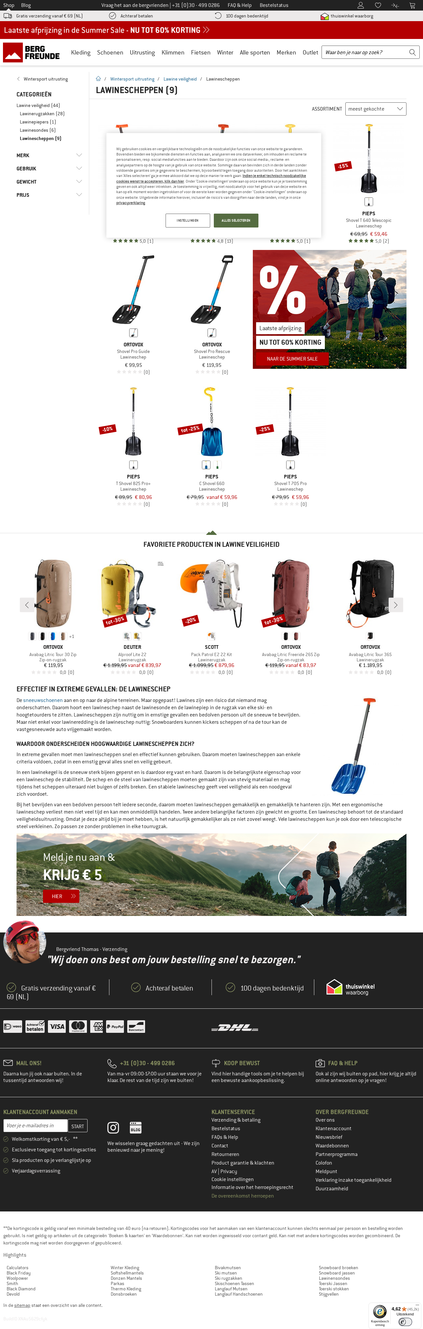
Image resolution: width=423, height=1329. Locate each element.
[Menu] (417, 1307)
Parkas (117, 1283)
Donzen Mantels (126, 1278)
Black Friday (19, 1273)
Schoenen (110, 52)
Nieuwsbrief (329, 1137)
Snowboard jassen (337, 1273)
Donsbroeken (124, 1294)
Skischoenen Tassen (234, 1283)
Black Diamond (21, 1289)
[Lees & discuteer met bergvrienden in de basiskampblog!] (140, 1129)
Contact (220, 1145)
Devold (13, 1294)
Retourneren (225, 1154)
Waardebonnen (332, 1145)
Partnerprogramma (337, 1154)
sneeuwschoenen (43, 700)
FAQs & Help (225, 1137)
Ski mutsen (226, 1273)
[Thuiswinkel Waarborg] (350, 987)
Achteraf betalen (137, 16)
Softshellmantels (127, 1273)
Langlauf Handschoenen (239, 1294)
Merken (286, 52)
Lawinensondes (334, 1278)
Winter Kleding (125, 1268)
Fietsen (201, 52)
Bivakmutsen (228, 1268)
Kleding (81, 52)
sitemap (22, 1305)
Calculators (17, 1268)
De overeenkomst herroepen (243, 1196)
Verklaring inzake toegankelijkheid (354, 1180)
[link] (49, 79)
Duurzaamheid (332, 1188)
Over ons (325, 1120)
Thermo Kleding (126, 1289)
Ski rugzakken (228, 1278)
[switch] (405, 1322)
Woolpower (17, 1278)
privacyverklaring (130, 202)
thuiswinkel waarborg (351, 16)
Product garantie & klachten (243, 1163)
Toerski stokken (334, 1289)
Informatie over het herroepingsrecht (252, 1187)
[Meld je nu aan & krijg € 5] (211, 874)
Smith (12, 1283)
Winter (225, 52)
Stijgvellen (329, 1294)
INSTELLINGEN (188, 220)
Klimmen (173, 52)
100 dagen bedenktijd (247, 16)
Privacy (228, 1171)
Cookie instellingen (233, 1179)
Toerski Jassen (333, 1283)
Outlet (310, 52)
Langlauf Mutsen (231, 1289)
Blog (26, 5)
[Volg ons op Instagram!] (118, 1129)
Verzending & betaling (236, 1120)
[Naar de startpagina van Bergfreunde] (33, 52)
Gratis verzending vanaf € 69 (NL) (49, 16)
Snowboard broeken (338, 1268)
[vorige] (27, 605)
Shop (9, 5)
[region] (213, 185)
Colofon (324, 1163)
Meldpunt (326, 1171)
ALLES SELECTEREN (236, 220)
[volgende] (396, 605)
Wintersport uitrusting (132, 79)
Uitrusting (142, 52)
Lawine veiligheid (180, 79)
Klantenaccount (334, 1128)
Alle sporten (255, 52)
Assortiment (327, 109)
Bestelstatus (226, 1128)
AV (215, 1171)
